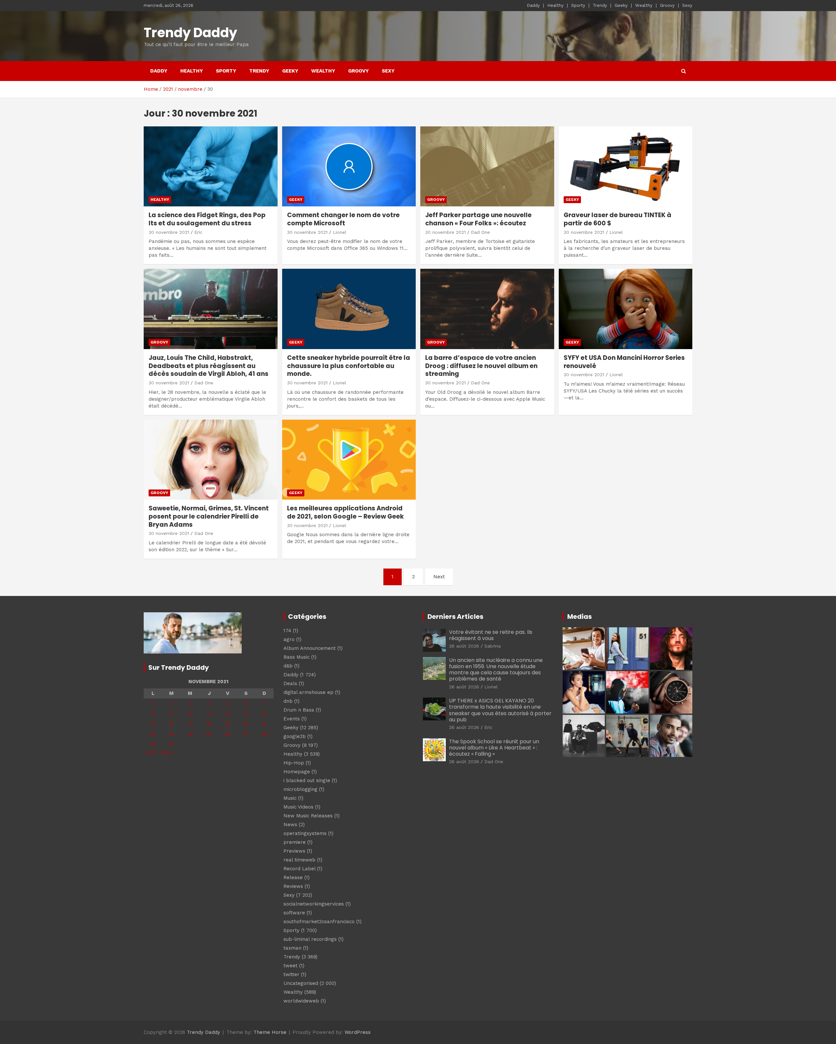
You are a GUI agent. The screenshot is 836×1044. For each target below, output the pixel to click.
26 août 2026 (464, 646)
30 (171, 744)
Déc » (167, 752)
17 (190, 724)
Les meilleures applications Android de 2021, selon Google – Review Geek (345, 512)
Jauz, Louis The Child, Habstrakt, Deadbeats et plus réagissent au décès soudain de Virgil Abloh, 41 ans (208, 365)
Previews (294, 851)
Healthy (555, 5)
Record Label (299, 869)
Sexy (687, 5)
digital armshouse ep (308, 692)
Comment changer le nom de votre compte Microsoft (343, 219)
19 (227, 724)
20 (246, 724)
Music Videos (298, 807)
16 (171, 724)
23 (171, 734)
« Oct (150, 752)
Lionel (339, 232)
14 (264, 713)
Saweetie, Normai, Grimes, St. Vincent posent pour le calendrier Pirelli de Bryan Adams (209, 516)
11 (209, 713)
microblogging (300, 789)
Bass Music (296, 657)
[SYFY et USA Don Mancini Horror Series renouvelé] (625, 308)
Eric (198, 232)
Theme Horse (269, 1032)
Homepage (296, 772)
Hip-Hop (293, 763)
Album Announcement (309, 648)
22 (152, 734)
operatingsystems (305, 833)
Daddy (533, 5)
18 (209, 724)
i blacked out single (306, 780)
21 (264, 724)
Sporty (578, 5)
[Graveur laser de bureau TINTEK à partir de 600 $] (625, 166)
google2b (294, 736)
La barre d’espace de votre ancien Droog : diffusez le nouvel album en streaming (481, 365)
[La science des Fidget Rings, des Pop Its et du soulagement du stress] (210, 166)
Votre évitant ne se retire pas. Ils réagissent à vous (490, 635)
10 (190, 713)
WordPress (358, 1032)
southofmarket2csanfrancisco (319, 921)
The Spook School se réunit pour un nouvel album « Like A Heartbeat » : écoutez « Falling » (494, 748)
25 (209, 734)
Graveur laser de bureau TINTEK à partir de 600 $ (617, 219)
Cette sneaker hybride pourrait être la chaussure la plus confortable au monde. (348, 365)
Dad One (480, 232)
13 (246, 713)
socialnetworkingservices (313, 904)
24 (190, 734)
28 (264, 734)
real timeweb (299, 860)
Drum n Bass (298, 710)
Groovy (667, 5)
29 (153, 744)
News (290, 824)
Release (293, 877)
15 (153, 724)
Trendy (600, 5)
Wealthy (643, 5)
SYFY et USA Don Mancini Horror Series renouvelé (624, 361)
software (294, 913)
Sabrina (492, 646)
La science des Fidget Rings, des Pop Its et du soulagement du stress (207, 219)
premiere (294, 842)
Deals (290, 683)
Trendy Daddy (190, 33)
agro (289, 639)
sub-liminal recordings (310, 939)
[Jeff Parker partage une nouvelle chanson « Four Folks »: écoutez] (487, 166)
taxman (292, 948)
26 (227, 734)
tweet (290, 966)
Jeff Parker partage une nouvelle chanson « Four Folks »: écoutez (478, 219)
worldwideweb (301, 1001)
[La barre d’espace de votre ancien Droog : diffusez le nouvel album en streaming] (487, 308)
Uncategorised (300, 983)
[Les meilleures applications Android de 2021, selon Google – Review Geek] (348, 459)
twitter (291, 974)
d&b (288, 666)
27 (246, 734)
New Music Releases (308, 816)
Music (290, 798)
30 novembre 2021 (169, 232)
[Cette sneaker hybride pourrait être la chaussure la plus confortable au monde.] (348, 308)
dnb (288, 701)
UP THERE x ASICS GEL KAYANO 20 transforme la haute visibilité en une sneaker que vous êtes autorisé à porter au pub (500, 710)
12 (227, 713)
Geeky (621, 5)
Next (439, 577)
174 (287, 631)
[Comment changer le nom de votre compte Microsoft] (348, 166)
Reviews (293, 886)
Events (291, 719)
